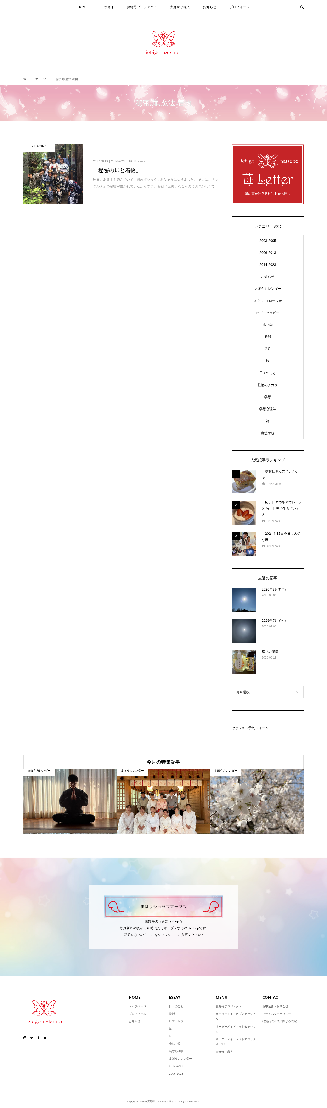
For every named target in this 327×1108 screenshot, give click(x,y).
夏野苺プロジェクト (142, 7)
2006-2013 (267, 253)
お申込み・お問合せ (275, 1006)
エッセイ (107, 7)
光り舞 (268, 325)
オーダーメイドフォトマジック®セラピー (236, 1042)
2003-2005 (267, 241)
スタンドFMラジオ (268, 301)
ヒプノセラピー (267, 313)
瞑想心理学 (267, 409)
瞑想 (267, 397)
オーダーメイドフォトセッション (236, 1029)
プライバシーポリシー (276, 1013)
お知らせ (209, 7)
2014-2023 (267, 265)
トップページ (137, 1006)
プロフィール (239, 7)
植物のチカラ (268, 385)
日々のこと (267, 373)
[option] (70, 801)
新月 (267, 349)
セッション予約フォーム (250, 728)
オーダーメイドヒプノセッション (236, 1016)
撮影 (267, 337)
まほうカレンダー (267, 288)
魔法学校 (267, 433)
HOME (83, 7)
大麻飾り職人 (180, 7)
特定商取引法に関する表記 (279, 1021)
